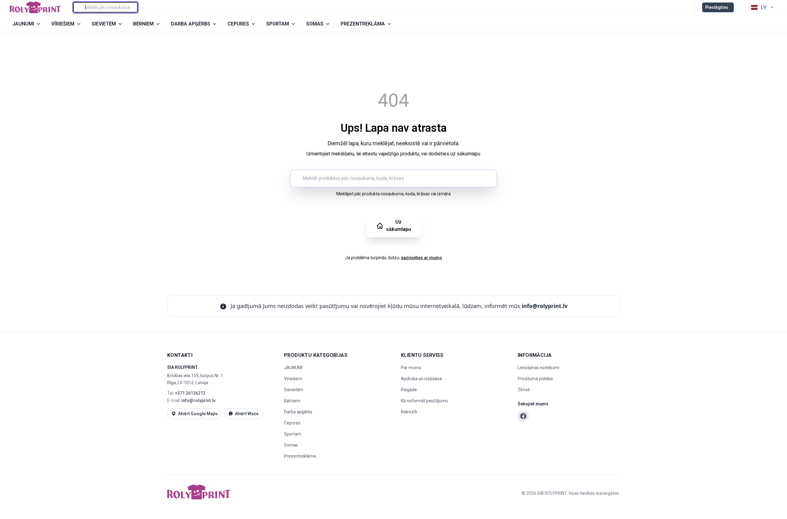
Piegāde (409, 389)
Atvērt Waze (247, 413)
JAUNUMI (293, 367)
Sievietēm (293, 389)
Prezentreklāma (300, 456)
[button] (740, 7)
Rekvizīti (409, 411)
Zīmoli (524, 389)
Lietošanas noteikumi (538, 367)
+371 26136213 (190, 393)
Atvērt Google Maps (198, 413)
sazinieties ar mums (421, 257)
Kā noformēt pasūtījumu (424, 400)
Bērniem (292, 400)
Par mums (411, 367)
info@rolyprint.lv (545, 306)
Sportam (292, 433)
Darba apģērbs (298, 411)
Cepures (292, 422)
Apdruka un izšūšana (421, 378)
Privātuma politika (535, 378)
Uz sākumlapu (398, 225)
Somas (291, 445)
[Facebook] (523, 416)
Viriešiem (293, 378)
